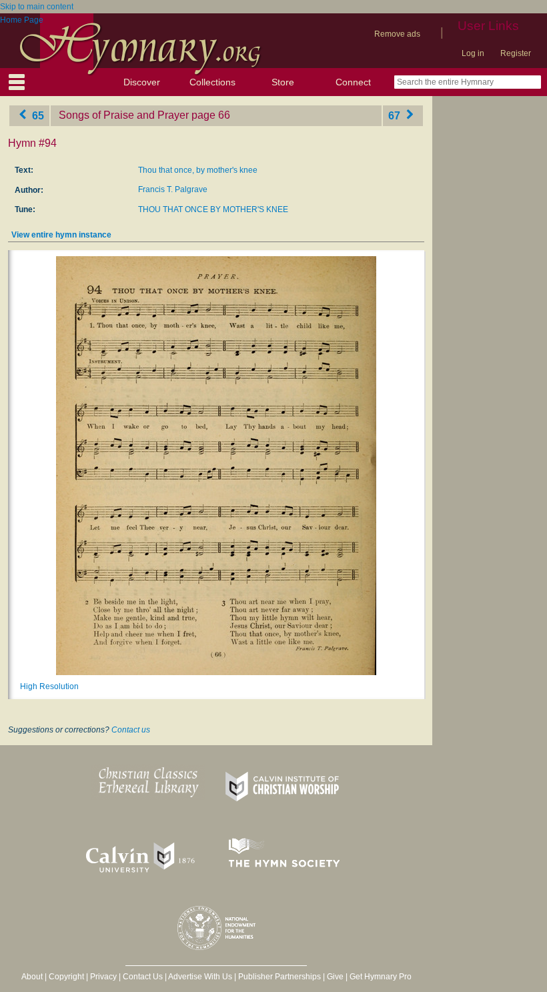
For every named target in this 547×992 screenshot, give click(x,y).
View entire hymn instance (61, 234)
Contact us (130, 729)
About (32, 976)
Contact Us (143, 976)
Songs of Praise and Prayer (124, 115)
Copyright (66, 976)
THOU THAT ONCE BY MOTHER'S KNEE (213, 209)
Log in (473, 53)
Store (282, 82)
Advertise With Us (200, 976)
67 (395, 115)
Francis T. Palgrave (172, 189)
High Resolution (49, 686)
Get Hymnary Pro (381, 976)
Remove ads (397, 34)
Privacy (103, 976)
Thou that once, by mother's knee (197, 170)
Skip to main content (36, 6)
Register (515, 53)
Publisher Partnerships (279, 976)
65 (36, 115)
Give (335, 976)
